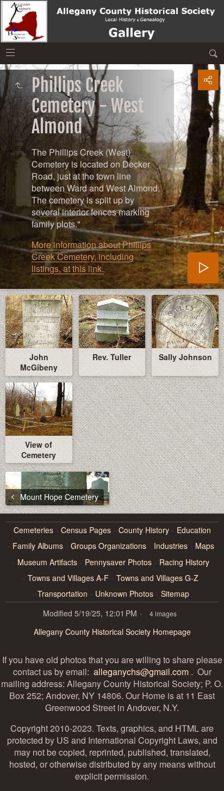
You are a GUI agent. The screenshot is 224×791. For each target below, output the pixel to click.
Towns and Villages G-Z (157, 578)
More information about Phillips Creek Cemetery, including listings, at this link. (91, 256)
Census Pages (86, 530)
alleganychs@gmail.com (141, 671)
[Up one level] (18, 85)
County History (144, 530)
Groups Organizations (108, 546)
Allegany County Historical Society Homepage (112, 631)
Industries (171, 546)
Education (194, 530)
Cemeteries (33, 530)
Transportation (63, 594)
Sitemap (175, 594)
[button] (13, 778)
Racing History (184, 562)
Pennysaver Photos (118, 562)
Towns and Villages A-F (68, 578)
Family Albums (38, 546)
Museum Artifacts (47, 562)
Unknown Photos (124, 594)
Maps (204, 546)
